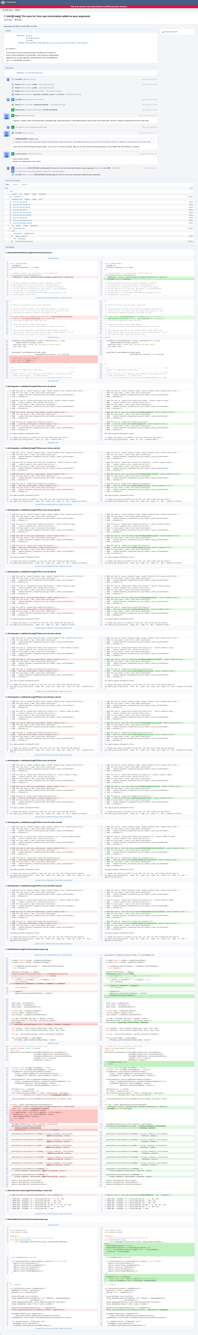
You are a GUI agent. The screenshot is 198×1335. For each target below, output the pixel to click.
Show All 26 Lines (53, 258)
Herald (17, 84)
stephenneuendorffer (41, 105)
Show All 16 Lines (53, 381)
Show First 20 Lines (40, 955)
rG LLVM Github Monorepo (34, 73)
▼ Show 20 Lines (65, 298)
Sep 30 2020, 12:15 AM (149, 79)
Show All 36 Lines (53, 442)
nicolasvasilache (33, 38)
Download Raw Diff (171, 32)
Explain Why (116, 168)
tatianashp (37, 94)
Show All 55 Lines (52, 691)
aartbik (30, 40)
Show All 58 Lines (52, 817)
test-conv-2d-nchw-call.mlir (22, 212)
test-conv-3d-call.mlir (20, 218)
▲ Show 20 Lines (40, 298)
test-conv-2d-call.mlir (20, 210)
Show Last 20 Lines (65, 504)
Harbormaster (20, 110)
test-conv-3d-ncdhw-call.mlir (22, 220)
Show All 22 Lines (53, 337)
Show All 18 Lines (53, 1043)
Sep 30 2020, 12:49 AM (146, 133)
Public (19, 20)
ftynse (30, 36)
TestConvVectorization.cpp (24, 241)
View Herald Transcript (46, 84)
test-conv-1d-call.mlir (20, 202)
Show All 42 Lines (52, 504)
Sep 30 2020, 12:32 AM (146, 115)
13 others (61, 94)
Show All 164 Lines (53, 944)
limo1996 (15, 26)
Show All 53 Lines (52, 566)
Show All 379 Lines (54, 955)
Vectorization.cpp (19, 228)
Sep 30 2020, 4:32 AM (150, 168)
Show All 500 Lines (53, 298)
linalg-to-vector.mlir (21, 236)
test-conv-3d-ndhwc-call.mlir (22, 223)
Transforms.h (17, 197)
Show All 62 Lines (52, 880)
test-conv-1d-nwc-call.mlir (21, 207)
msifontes (44, 94)
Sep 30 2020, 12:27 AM (149, 110)
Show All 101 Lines (53, 755)
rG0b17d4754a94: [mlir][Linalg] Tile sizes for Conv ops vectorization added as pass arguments (56, 43)
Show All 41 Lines (52, 628)
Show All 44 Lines (52, 1214)
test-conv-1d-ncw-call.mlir (21, 204)
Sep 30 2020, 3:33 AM (146, 154)
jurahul (51, 94)
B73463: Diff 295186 (50, 110)
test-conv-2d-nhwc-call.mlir (22, 215)
